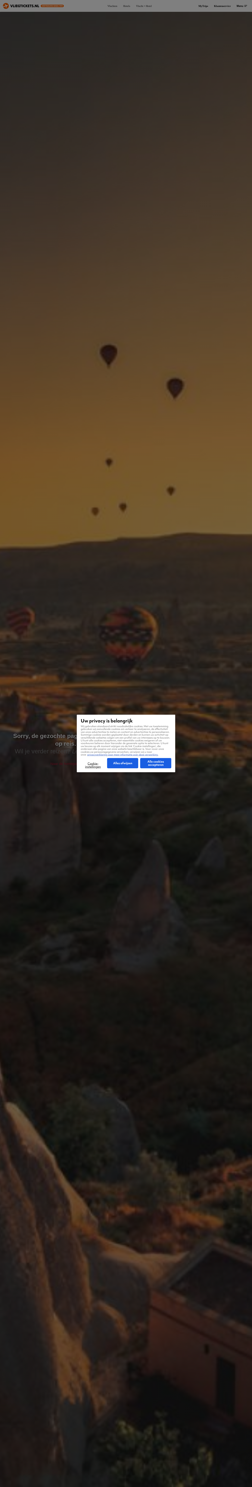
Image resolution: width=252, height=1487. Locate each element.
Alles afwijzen (122, 763)
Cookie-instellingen (93, 765)
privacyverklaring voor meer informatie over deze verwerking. (122, 754)
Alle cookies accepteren (155, 763)
